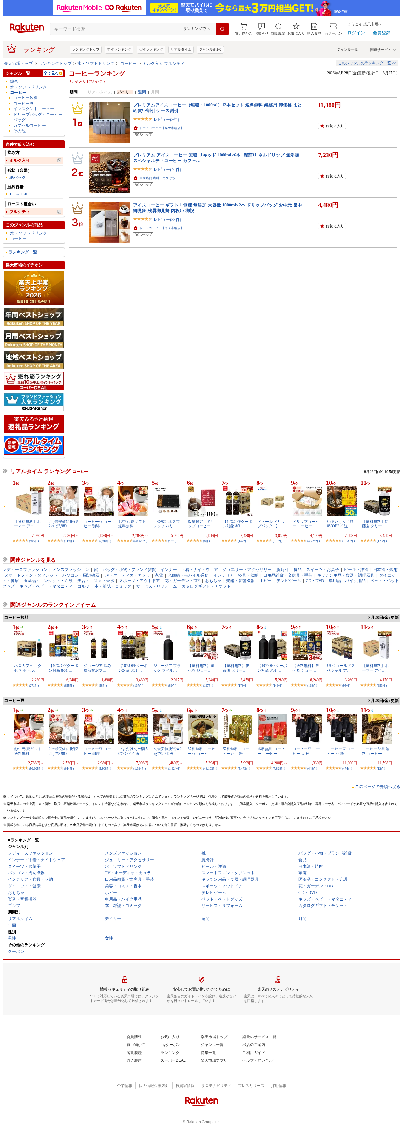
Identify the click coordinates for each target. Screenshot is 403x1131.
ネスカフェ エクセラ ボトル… (28, 668)
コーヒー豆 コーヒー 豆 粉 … (306, 751)
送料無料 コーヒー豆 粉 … (236, 751)
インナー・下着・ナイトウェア (189, 569)
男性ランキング (119, 49)
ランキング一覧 (23, 252)
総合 (14, 81)
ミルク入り (19, 160)
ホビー (265, 580)
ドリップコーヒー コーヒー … (305, 523)
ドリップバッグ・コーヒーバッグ (37, 117)
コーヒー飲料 (25, 97)
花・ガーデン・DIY (182, 580)
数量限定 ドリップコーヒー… (201, 523)
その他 (19, 130)
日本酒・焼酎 (385, 569)
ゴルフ (83, 586)
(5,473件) (244, 768)
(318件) (277, 541)
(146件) (277, 685)
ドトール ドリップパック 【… (271, 523)
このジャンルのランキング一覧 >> (367, 63)
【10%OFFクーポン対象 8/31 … (237, 523)
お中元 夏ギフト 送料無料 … (132, 523)
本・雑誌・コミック (112, 586)
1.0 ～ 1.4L (19, 194)
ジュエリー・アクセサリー (247, 569)
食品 (297, 569)
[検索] (222, 29)
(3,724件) (313, 541)
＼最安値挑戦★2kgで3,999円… (167, 751)
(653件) (382, 685)
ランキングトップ (85, 49)
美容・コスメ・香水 (95, 580)
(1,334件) (139, 768)
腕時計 (282, 569)
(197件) (208, 685)
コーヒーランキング (97, 73)
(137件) (242, 541)
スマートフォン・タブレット (31, 575)
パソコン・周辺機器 (80, 575)
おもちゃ (213, 580)
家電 (159, 575)
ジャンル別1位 (210, 49)
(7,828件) (279, 768)
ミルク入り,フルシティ (163, 63)
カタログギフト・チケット (206, 586)
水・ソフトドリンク (95, 63)
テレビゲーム (288, 580)
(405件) (34, 541)
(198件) (312, 685)
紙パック (17, 177)
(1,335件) (348, 541)
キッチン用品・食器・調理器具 (345, 575)
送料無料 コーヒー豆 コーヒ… (201, 751)
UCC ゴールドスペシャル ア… (341, 668)
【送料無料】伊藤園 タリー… (375, 523)
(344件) (69, 768)
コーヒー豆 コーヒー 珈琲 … (97, 523)
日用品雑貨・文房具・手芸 (287, 575)
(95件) (346, 685)
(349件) (69, 541)
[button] (262, 29)
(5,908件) (105, 768)
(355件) (69, 685)
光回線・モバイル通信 (188, 575)
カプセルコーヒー (29, 125)
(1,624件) (174, 768)
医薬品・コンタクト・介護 (48, 580)
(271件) (34, 685)
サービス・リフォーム (156, 586)
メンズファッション (70, 569)
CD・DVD (315, 580)
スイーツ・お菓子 (322, 569)
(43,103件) (210, 768)
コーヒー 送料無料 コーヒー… (375, 751)
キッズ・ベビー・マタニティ (46, 586)
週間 (142, 92)
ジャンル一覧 (347, 49)
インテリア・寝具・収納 (235, 575)
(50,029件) (140, 541)
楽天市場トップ (18, 63)
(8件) (206, 541)
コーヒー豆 (23, 103)
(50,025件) (36, 768)
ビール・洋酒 (356, 569)
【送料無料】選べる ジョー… (201, 668)
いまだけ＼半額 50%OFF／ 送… (341, 523)
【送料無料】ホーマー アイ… (27, 523)
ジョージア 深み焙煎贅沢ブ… (97, 668)
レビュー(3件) (166, 119)
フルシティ (19, 211)
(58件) (103, 685)
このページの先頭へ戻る (377, 786)
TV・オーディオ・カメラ (127, 575)
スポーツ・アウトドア (139, 580)
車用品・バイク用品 (347, 580)
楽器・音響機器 (240, 580)
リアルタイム (181, 49)
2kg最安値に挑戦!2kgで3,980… (63, 523)
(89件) (172, 685)
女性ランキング (151, 49)
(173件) (382, 541)
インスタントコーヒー (33, 108)
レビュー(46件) (167, 169)
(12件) (381, 768)
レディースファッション (25, 569)
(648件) (312, 768)
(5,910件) (105, 541)
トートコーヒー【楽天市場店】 (161, 128)
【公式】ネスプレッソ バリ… (166, 523)
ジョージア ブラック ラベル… (167, 668)
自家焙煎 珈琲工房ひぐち (157, 178)
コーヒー (128, 63)
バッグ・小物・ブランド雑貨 (129, 569)
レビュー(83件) (167, 219)
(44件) (172, 541)
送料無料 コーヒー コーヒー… (271, 751)
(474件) (347, 768)
